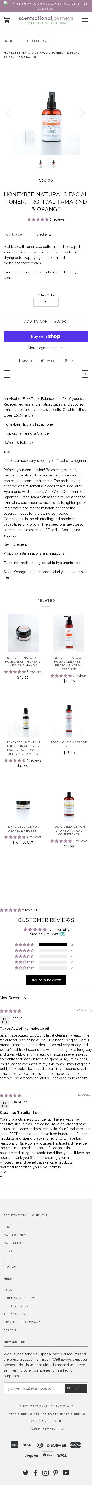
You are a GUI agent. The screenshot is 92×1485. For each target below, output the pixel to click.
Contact (11, 1267)
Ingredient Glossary (22, 1322)
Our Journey (15, 1235)
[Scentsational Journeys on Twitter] (26, 1474)
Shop (8, 1227)
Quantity (46, 295)
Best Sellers (34, 41)
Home (8, 41)
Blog (8, 1251)
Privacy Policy (16, 1306)
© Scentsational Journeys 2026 (46, 1406)
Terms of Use (15, 1314)
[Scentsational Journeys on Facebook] (35, 1474)
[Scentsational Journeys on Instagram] (45, 1474)
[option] (46, 112)
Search (10, 1330)
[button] (38, 219)
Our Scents (14, 1243)
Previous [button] (12, 112)
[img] (10, 1011)
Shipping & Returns (20, 1298)
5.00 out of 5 (59, 930)
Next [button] (79, 112)
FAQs (8, 1290)
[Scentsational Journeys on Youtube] (66, 1474)
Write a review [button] (46, 980)
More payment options (46, 348)
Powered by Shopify (46, 1429)
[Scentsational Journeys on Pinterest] (56, 1474)
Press (8, 1259)
